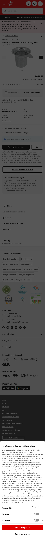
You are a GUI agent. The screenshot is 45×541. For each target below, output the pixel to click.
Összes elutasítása (22, 534)
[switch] (36, 514)
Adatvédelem (5, 502)
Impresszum (14, 502)
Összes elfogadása (22, 528)
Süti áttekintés (23, 502)
